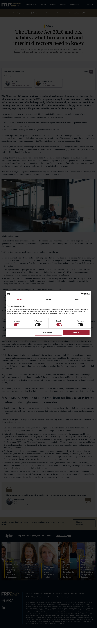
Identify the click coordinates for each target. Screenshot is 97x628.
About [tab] (77, 299)
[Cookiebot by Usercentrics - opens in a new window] (81, 293)
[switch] (38, 324)
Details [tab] (48, 299)
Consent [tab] (20, 299)
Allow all (76, 332)
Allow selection (48, 332)
